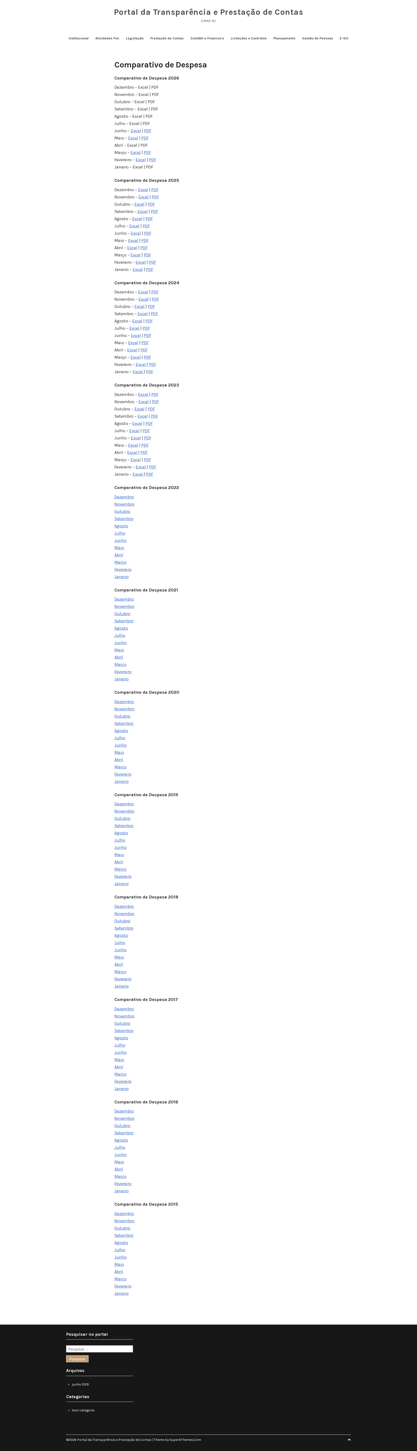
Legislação (135, 38)
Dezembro (124, 497)
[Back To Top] (349, 1439)
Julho (119, 533)
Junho (120, 540)
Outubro (122, 511)
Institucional (79, 38)
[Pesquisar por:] (99, 1349)
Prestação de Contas (167, 38)
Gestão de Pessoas (317, 38)
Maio (119, 547)
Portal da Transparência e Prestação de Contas (208, 12)
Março (120, 562)
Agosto (121, 526)
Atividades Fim (107, 38)
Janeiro (121, 576)
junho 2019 (80, 1384)
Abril (118, 555)
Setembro (123, 518)
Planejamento (284, 38)
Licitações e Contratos (249, 38)
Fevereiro (123, 569)
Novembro (124, 504)
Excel (136, 130)
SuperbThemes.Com (185, 1440)
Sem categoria (83, 1410)
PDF (147, 130)
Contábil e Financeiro (207, 38)
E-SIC (344, 38)
